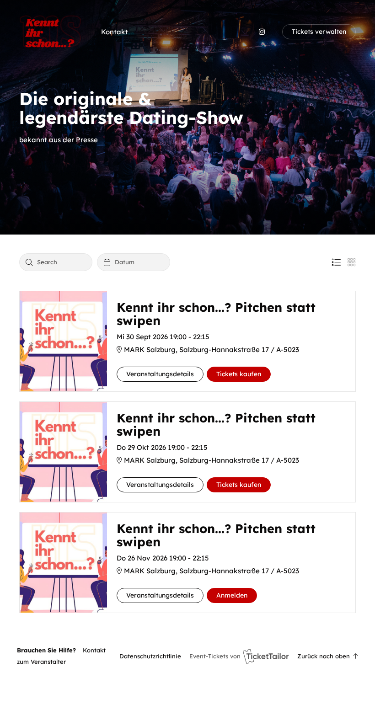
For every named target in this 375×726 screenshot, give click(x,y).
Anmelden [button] (231, 595)
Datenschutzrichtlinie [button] (150, 656)
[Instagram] (262, 31)
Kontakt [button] (114, 31)
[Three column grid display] (352, 262)
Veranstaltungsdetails (160, 374)
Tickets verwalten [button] (319, 31)
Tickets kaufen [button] (238, 374)
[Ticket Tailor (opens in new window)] (266, 656)
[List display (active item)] (336, 262)
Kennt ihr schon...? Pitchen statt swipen (216, 314)
